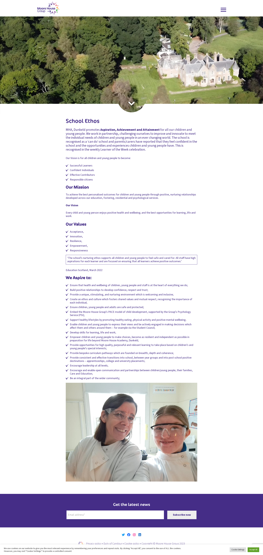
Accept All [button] (253, 549)
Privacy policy (93, 544)
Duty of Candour (112, 544)
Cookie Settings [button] (237, 549)
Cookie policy (131, 544)
